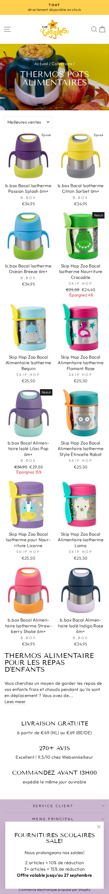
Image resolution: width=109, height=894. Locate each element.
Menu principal (53, 819)
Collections (62, 63)
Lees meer (15, 701)
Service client (53, 806)
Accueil (41, 63)
